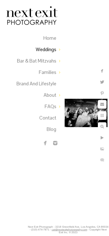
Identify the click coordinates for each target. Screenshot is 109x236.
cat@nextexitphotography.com (69, 229)
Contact (47, 118)
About (50, 95)
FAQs (50, 106)
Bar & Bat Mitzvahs (36, 61)
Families (47, 72)
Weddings (46, 49)
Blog (51, 129)
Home (49, 38)
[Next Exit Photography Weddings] (55, 143)
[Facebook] (45, 143)
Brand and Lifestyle (36, 84)
